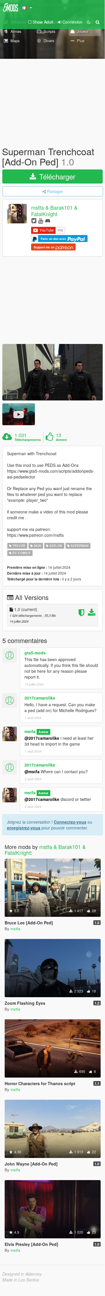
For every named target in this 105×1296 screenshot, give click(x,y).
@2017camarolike (41, 738)
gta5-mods (35, 653)
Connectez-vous (70, 822)
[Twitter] (34, 220)
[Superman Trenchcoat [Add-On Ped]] (52, 372)
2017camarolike (39, 698)
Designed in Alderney (22, 1274)
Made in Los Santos (20, 1280)
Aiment (61, 440)
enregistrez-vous (23, 828)
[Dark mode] (89, 22)
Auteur (43, 732)
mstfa (29, 731)
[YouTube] (40, 220)
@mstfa (32, 771)
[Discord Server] (48, 220)
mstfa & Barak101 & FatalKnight (54, 211)
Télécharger (56, 176)
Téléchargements (28, 440)
